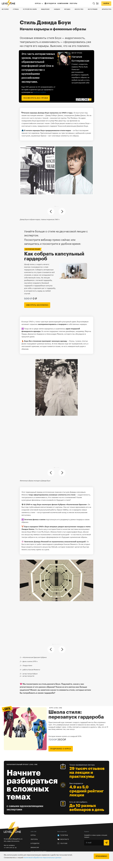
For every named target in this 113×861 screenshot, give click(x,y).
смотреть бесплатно (37, 305)
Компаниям (62, 3)
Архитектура (106, 9)
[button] (56, 206)
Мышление (45, 9)
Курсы (38, 3)
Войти (106, 3)
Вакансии (35, 847)
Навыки (57, 9)
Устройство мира (30, 9)
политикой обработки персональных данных (42, 857)
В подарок (51, 3)
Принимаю (101, 856)
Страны (16, 9)
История (5, 9)
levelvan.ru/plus (39, 92)
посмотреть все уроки (35, 98)
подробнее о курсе (60, 749)
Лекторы (73, 3)
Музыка (67, 9)
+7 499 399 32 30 (10, 847)
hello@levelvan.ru (11, 841)
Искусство (79, 9)
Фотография (92, 9)
